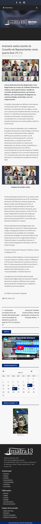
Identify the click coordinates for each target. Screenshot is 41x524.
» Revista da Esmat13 (9, 504)
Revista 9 (20, 435)
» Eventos (5, 497)
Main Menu (9, 8)
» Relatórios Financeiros (10, 517)
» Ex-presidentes (8, 480)
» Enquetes (6, 513)
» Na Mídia (5, 500)
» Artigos (5, 495)
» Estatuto (6, 478)
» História (5, 476)
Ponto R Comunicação (26, 523)
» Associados (7, 486)
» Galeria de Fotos (8, 511)
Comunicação (18, 56)
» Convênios (6, 484)
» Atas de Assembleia (9, 515)
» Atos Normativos (8, 502)
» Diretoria (6, 474)
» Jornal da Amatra (8, 482)
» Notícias (5, 493)
